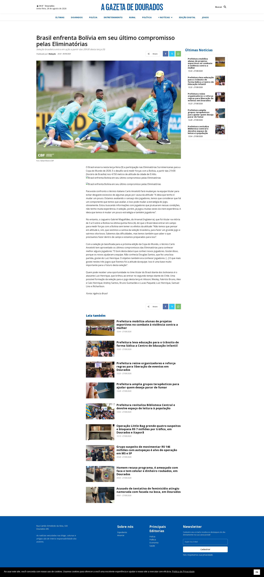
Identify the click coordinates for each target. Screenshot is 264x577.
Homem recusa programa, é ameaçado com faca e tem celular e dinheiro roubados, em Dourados (147, 471)
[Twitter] (172, 53)
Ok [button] (257, 572)
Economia (153, 542)
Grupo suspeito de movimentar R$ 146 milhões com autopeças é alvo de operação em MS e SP (146, 450)
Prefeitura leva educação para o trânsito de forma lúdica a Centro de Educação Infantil (147, 343)
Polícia (152, 536)
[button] (221, 7)
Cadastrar (205, 549)
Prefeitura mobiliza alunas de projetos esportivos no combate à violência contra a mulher (147, 324)
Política (152, 539)
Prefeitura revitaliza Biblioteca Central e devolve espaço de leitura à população (145, 406)
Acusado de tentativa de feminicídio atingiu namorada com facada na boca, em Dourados (148, 490)
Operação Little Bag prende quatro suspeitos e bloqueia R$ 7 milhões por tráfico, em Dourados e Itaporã (148, 429)
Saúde (152, 545)
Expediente (122, 532)
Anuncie (120, 535)
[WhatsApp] (178, 53)
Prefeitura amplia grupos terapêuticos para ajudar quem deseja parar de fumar (147, 385)
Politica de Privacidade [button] (183, 571)
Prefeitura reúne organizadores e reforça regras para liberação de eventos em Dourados (146, 366)
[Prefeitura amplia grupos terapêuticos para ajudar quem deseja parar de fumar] (100, 390)
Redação (52, 54)
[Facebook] (165, 53)
